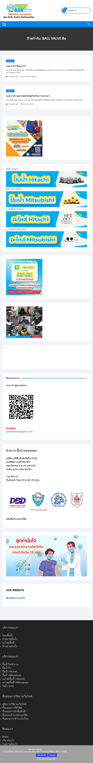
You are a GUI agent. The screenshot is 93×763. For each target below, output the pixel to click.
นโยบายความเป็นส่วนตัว (46, 758)
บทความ (10, 61)
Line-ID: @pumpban (16, 385)
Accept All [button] (42, 755)
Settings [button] (52, 755)
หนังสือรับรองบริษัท (16, 519)
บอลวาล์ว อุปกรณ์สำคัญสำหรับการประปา (28, 96)
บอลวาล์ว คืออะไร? (16, 66)
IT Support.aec (13, 76)
